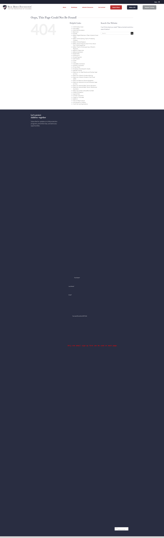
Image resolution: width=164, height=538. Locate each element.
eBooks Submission (78, 52)
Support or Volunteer (78, 97)
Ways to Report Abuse (79, 100)
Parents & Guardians (78, 65)
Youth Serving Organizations (80, 104)
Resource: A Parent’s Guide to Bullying (83, 75)
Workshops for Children (79, 102)
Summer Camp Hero (78, 95)
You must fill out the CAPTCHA (79, 316)
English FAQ (76, 53)
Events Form (76, 55)
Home (74, 60)
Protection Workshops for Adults (81, 69)
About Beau (76, 28)
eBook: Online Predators (79, 42)
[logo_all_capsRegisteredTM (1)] (17, 5)
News (74, 62)
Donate (75, 33)
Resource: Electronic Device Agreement (83, 80)
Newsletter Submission (79, 63)
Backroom (75, 32)
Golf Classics (76, 58)
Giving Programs (77, 57)
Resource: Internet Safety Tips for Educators (84, 85)
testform (75, 99)
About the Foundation (79, 30)
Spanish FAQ (76, 94)
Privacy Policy (76, 67)
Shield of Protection (78, 92)
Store (156, 2)
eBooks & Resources (78, 50)
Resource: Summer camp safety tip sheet (83, 90)
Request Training (77, 70)
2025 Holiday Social (78, 27)
